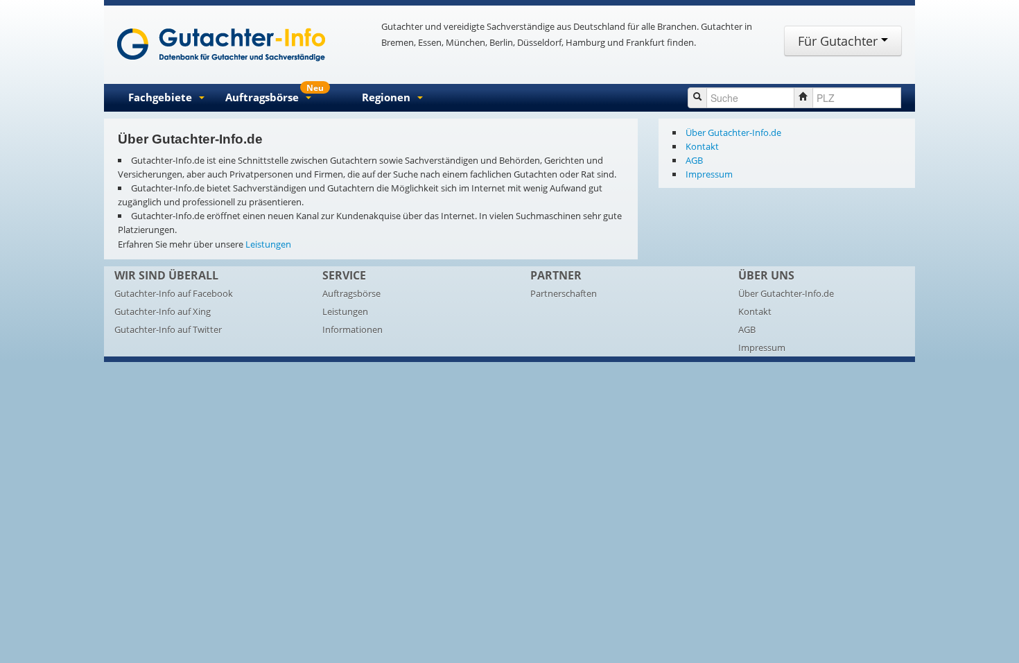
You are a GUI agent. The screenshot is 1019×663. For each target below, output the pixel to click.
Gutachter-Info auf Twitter (168, 329)
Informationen (352, 329)
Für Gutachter (839, 41)
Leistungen (268, 244)
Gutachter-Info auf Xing (162, 311)
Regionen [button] (386, 97)
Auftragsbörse (351, 293)
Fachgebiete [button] (160, 97)
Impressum (709, 174)
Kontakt (702, 146)
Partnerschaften (563, 293)
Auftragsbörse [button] (274, 94)
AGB (694, 160)
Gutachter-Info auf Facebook (173, 293)
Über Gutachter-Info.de (733, 132)
